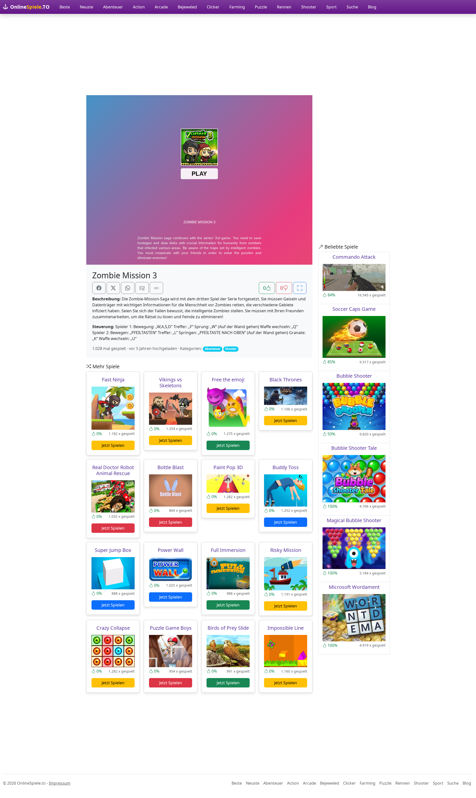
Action (139, 7)
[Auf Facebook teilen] (99, 288)
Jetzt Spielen (113, 445)
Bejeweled (187, 7)
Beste (65, 7)
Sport (331, 7)
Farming (237, 7)
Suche (352, 7)
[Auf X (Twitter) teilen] (113, 288)
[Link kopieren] (156, 288)
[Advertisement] (238, 54)
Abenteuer (113, 7)
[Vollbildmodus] (299, 288)
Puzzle (261, 7)
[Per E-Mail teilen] (142, 288)
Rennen (284, 7)
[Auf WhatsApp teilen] (127, 288)
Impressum (59, 783)
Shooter (308, 7)
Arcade (161, 7)
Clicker (213, 7)
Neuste (86, 7)
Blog (372, 7)
